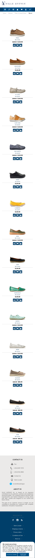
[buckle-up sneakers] (17, 142)
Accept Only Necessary (23, 555)
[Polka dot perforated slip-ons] (17, 311)
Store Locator (18, 480)
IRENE (17, 350)
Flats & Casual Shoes (20, 13)
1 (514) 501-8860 (19, 472)
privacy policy (22, 551)
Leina (17, 265)
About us (17, 538)
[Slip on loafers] (17, 28)
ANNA (17, 237)
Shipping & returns (17, 529)
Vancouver (17, 67)
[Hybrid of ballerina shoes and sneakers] (17, 198)
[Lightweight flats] (17, 85)
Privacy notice (17, 532)
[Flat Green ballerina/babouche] (17, 283)
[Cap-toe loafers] (17, 113)
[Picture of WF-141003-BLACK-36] (17, 425)
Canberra (17, 208)
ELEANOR (17, 378)
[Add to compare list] (14, 45)
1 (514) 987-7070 (19, 468)
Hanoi (17, 180)
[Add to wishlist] (17, 45)
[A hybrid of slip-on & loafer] (17, 170)
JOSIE (17, 435)
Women (10, 13)
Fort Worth (17, 152)
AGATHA (17, 322)
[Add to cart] (20, 45)
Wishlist (22, 9)
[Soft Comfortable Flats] (17, 340)
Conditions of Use (17, 535)
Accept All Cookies (12, 554)
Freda (17, 38)
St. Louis (17, 95)
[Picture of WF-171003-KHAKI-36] (17, 226)
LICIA (17, 407)
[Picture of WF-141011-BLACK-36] (17, 397)
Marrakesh (17, 293)
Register (30, 9)
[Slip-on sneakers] (17, 57)
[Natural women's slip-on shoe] (17, 368)
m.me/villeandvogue (19, 484)
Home (4, 13)
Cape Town (17, 123)
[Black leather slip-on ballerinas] (17, 255)
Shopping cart (17, 9)
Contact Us (17, 476)
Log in (26, 9)
